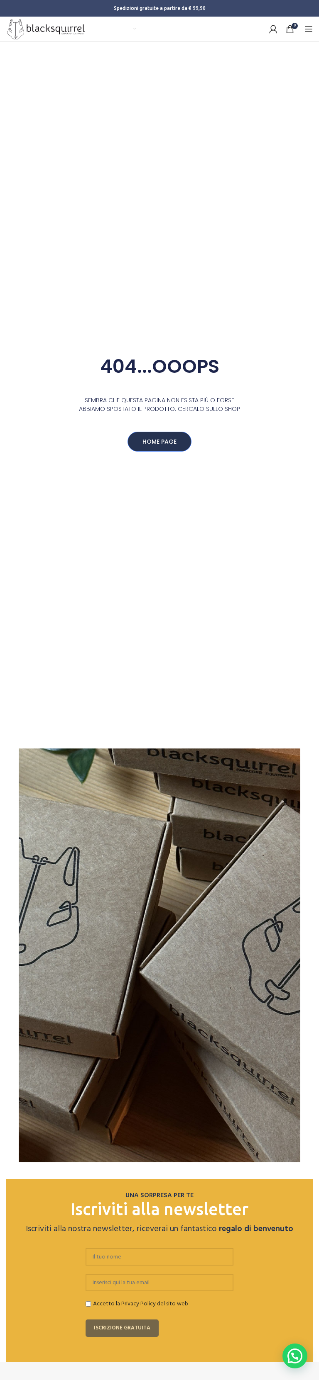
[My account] (273, 29)
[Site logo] (46, 29)
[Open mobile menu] (308, 29)
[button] (294, 1356)
